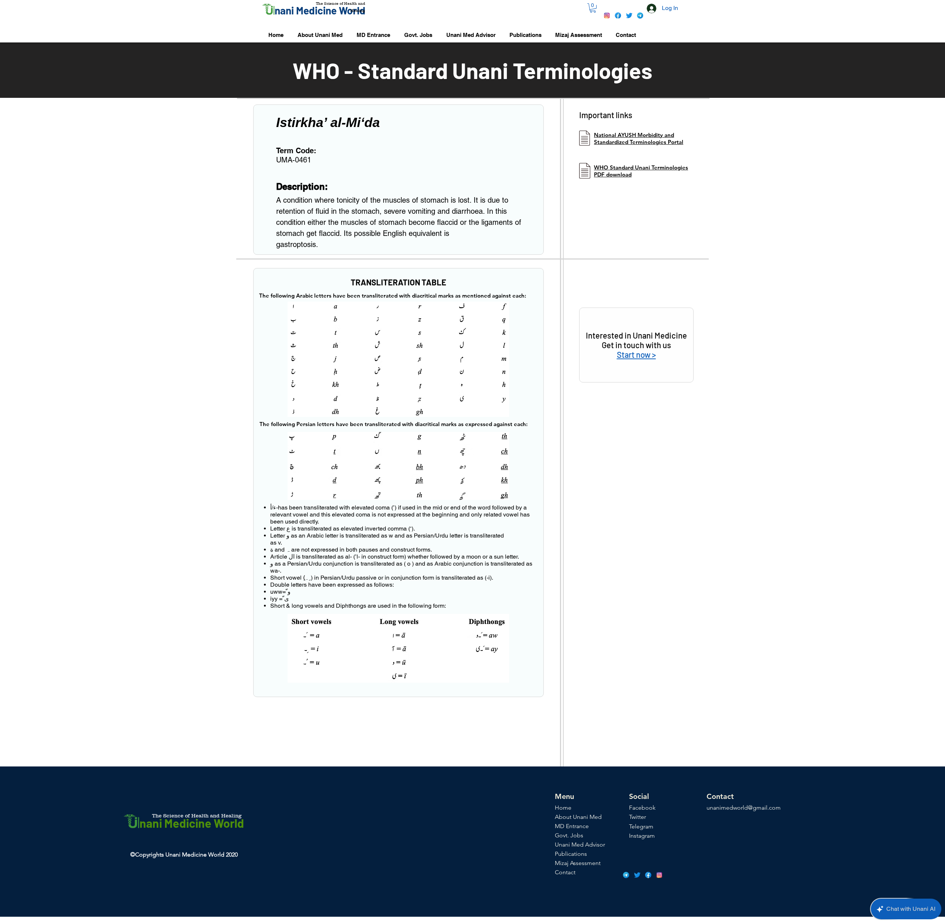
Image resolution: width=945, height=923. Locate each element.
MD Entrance (572, 826)
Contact (565, 872)
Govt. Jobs (569, 835)
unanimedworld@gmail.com (744, 807)
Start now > (636, 354)
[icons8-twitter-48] (629, 15)
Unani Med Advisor (580, 844)
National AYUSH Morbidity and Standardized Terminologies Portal (638, 138)
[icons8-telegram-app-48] (640, 15)
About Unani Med (578, 816)
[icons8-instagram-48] (607, 15)
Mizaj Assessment (578, 863)
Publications (571, 853)
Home (563, 807)
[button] (592, 8)
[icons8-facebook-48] (618, 15)
